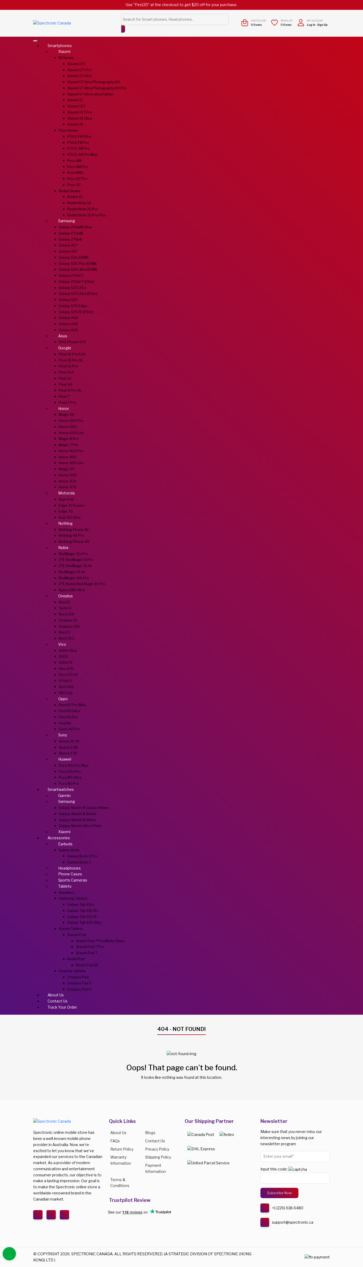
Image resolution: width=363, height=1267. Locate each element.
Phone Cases (70, 874)
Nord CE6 (66, 614)
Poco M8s (75, 172)
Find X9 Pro (68, 717)
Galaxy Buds (69, 850)
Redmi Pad (76, 959)
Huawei (64, 759)
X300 (63, 656)
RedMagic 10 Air (72, 572)
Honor (63, 408)
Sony (62, 735)
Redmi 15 (74, 197)
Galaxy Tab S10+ (80, 904)
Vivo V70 (66, 668)
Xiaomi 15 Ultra (79, 118)
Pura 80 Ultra (70, 777)
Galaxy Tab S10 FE (82, 916)
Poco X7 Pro (77, 179)
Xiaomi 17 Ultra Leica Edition (90, 94)
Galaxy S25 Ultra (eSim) (78, 293)
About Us (56, 995)
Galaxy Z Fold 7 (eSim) (76, 281)
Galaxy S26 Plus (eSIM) (77, 263)
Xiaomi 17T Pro (79, 70)
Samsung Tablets (73, 898)
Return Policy (121, 1149)
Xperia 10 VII (69, 741)
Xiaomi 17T (76, 64)
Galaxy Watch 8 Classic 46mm (84, 807)
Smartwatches (61, 789)
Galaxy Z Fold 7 (71, 275)
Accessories (59, 838)
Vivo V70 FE (68, 675)
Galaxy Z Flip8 (70, 239)
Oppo (63, 699)
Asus (62, 336)
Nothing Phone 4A (74, 541)
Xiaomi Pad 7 (86, 953)
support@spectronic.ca (292, 1222)
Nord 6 (64, 602)
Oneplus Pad (77, 977)
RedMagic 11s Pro (73, 554)
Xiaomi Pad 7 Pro (90, 947)
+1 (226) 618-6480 (287, 1208)
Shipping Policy (158, 1157)
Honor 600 (68, 427)
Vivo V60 (66, 687)
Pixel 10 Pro (68, 366)
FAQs (115, 1141)
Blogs (150, 1132)
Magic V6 (66, 414)
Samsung (66, 221)
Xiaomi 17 (75, 100)
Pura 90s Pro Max (73, 765)
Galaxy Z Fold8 (71, 233)
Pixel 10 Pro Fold (72, 354)
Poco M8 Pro (77, 167)
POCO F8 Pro (78, 142)
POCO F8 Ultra (79, 136)
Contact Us (57, 1001)
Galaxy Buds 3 (79, 862)
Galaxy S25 (68, 299)
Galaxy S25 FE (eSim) (76, 312)
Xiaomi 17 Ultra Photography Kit (93, 82)
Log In (311, 24)
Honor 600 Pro (71, 420)
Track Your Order (62, 1007)
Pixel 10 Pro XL (71, 360)
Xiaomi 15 (75, 124)
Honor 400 (68, 457)
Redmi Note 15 (79, 203)
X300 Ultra (68, 650)
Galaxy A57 (68, 245)
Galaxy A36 (68, 324)
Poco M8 (74, 160)
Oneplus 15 (68, 620)
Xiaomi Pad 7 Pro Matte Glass (100, 941)
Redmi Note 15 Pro (82, 209)
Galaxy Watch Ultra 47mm (80, 826)
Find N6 (65, 723)
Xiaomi (64, 51)
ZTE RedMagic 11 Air (75, 566)
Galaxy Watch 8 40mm (77, 814)
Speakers (66, 892)
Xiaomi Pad (76, 935)
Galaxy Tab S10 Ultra (84, 922)
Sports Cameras (72, 880)
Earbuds (65, 844)
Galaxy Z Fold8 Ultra (75, 227)
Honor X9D (68, 475)
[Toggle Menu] (35, 41)
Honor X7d (67, 481)
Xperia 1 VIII (68, 747)
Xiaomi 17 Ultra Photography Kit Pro (96, 88)
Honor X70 (68, 487)
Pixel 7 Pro (67, 402)
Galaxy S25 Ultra (72, 288)
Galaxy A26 (68, 330)
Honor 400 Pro (71, 451)
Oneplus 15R (69, 626)
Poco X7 (74, 185)
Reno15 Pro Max (72, 705)
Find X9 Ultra (69, 711)
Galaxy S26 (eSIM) (73, 257)
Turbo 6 (65, 608)
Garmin (64, 795)
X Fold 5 (65, 680)
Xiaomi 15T (76, 106)
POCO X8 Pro (78, 148)
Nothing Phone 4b (74, 529)
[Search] (123, 29)
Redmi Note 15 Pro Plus (86, 215)
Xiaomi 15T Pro (79, 112)
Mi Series (66, 58)
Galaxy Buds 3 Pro (82, 856)
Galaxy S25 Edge (73, 306)
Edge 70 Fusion (72, 505)
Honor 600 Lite (71, 433)
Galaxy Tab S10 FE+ (83, 910)
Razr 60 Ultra (70, 517)
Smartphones (60, 45)
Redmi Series (69, 191)
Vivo (62, 644)
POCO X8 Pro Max (82, 154)
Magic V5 (66, 469)
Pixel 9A (65, 384)
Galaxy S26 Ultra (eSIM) (78, 269)
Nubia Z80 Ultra (72, 590)
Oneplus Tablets (72, 971)
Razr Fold (66, 499)
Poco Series (68, 130)
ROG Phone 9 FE (72, 342)
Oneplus (65, 596)
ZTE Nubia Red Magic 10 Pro (82, 584)
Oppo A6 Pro (69, 729)
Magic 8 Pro (69, 439)
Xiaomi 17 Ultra (79, 76)
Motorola (66, 493)
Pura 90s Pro (70, 771)
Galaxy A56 (68, 318)
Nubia (63, 547)
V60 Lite (66, 693)
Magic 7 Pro (68, 445)
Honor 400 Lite (71, 463)
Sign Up (322, 24)
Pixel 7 (64, 396)
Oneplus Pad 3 (79, 989)
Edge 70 (66, 511)
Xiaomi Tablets (71, 928)
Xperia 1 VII (68, 753)
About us (118, 1132)
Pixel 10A (66, 372)
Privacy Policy (157, 1149)
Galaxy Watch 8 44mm (77, 820)
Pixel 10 (65, 378)
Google (64, 348)
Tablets (64, 886)
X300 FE (66, 662)
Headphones (69, 868)
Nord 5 (64, 632)
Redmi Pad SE (87, 965)
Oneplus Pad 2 (79, 983)
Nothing (65, 523)
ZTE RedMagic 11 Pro (76, 559)
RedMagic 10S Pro (74, 578)
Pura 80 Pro (69, 783)
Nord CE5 (66, 638)
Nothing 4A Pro (71, 535)
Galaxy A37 (68, 251)
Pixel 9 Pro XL (70, 390)
